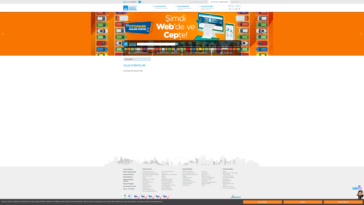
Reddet (303, 202)
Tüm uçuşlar (132, 45)
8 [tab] (186, 39)
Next (361, 34)
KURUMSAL (235, 2)
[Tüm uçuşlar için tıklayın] (125, 44)
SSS (239, 6)
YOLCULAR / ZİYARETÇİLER (219, 2)
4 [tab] (178, 39)
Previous (3, 34)
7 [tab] (184, 39)
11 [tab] (192, 39)
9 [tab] (188, 39)
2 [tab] (174, 39)
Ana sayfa (129, 59)
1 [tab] (173, 39)
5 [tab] (180, 39)
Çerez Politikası (168, 201)
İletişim (233, 6)
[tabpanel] (182, 34)
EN (142, 2)
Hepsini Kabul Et (343, 202)
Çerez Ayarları (262, 202)
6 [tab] (182, 39)
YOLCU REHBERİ (131, 2)
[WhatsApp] (230, 9)
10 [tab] (190, 39)
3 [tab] (176, 39)
